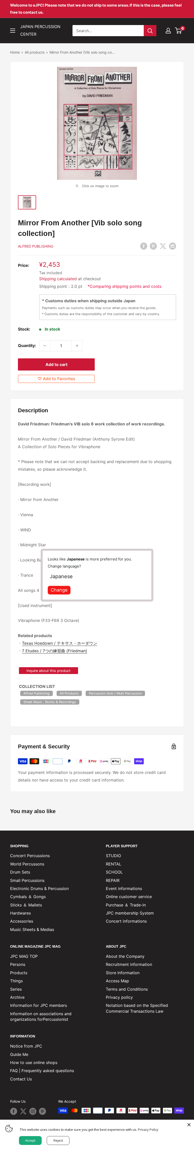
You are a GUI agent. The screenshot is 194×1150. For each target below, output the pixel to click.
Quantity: (27, 345)
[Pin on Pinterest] (153, 246)
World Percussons (27, 863)
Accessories (21, 921)
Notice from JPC (26, 1046)
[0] (178, 31)
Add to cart (56, 364)
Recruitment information (129, 964)
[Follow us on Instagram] (32, 1111)
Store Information (122, 972)
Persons (17, 964)
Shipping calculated (58, 278)
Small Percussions (27, 880)
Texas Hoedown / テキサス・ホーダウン (59, 643)
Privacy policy (119, 997)
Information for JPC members (38, 1005)
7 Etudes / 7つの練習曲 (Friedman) (54, 650)
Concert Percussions (30, 855)
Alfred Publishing (35, 246)
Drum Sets (20, 872)
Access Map (117, 980)
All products (34, 52)
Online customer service (129, 896)
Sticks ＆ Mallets (26, 904)
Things (16, 980)
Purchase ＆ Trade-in (126, 904)
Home (15, 52)
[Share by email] (172, 246)
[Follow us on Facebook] (13, 1111)
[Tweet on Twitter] (162, 246)
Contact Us (21, 1078)
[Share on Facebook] (143, 246)
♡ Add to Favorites (56, 378)
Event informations (124, 888)
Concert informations (126, 921)
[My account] (168, 30)
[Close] (188, 1124)
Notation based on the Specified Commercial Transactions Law (137, 1008)
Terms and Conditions (127, 989)
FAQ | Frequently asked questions (42, 1070)
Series (16, 989)
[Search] (150, 30)
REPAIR (112, 880)
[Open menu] (12, 31)
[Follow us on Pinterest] (42, 1111)
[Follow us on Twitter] (23, 1111)
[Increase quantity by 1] (77, 345)
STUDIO (113, 855)
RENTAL (113, 863)
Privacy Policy (148, 1129)
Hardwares (20, 913)
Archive (17, 997)
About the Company (125, 956)
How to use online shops (33, 1062)
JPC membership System (130, 913)
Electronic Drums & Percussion (39, 888)
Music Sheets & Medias (32, 929)
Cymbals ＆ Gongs (28, 896)
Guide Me (19, 1054)
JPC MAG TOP (24, 956)
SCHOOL (114, 872)
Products (18, 972)
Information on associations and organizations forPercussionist (40, 1016)
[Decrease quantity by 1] (44, 345)
